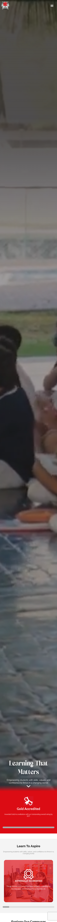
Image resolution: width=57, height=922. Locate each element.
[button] (52, 6)
